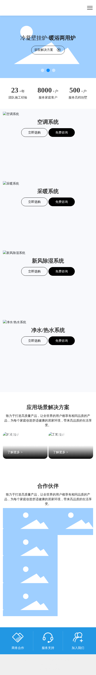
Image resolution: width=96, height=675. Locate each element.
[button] (42, 70)
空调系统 (48, 122)
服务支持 (48, 648)
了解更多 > (15, 452)
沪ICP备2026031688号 (48, 664)
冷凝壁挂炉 (48, 38)
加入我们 (78, 648)
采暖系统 (48, 191)
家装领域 (15, 434)
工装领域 (61, 434)
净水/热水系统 (48, 330)
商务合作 (18, 648)
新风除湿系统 (48, 261)
